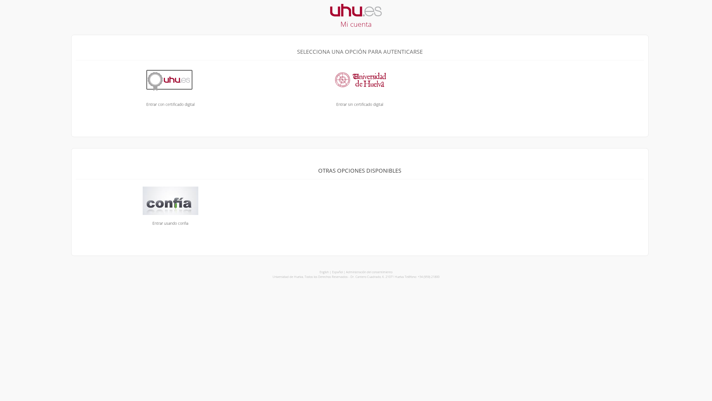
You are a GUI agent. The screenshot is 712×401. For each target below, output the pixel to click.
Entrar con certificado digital (170, 104)
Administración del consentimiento (369, 272)
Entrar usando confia (170, 223)
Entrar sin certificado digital (359, 104)
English (324, 272)
